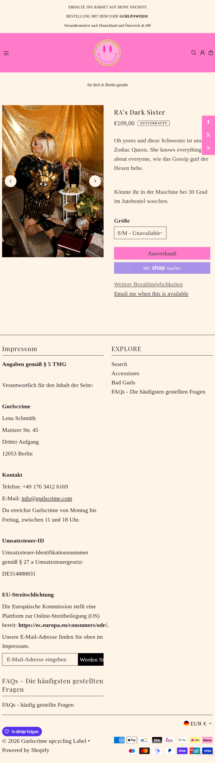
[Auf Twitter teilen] (208, 135)
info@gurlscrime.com (47, 498)
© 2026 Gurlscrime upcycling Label (44, 741)
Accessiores (125, 373)
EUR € (198, 723)
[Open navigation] (45, 52)
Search (119, 364)
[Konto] (202, 52)
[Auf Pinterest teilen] (208, 148)
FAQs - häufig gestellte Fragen (38, 704)
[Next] (95, 181)
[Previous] (11, 181)
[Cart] (211, 52)
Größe (122, 220)
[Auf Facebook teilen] (208, 122)
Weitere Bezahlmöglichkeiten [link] (148, 284)
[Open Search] (193, 52)
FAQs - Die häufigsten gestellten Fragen (158, 391)
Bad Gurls (123, 382)
